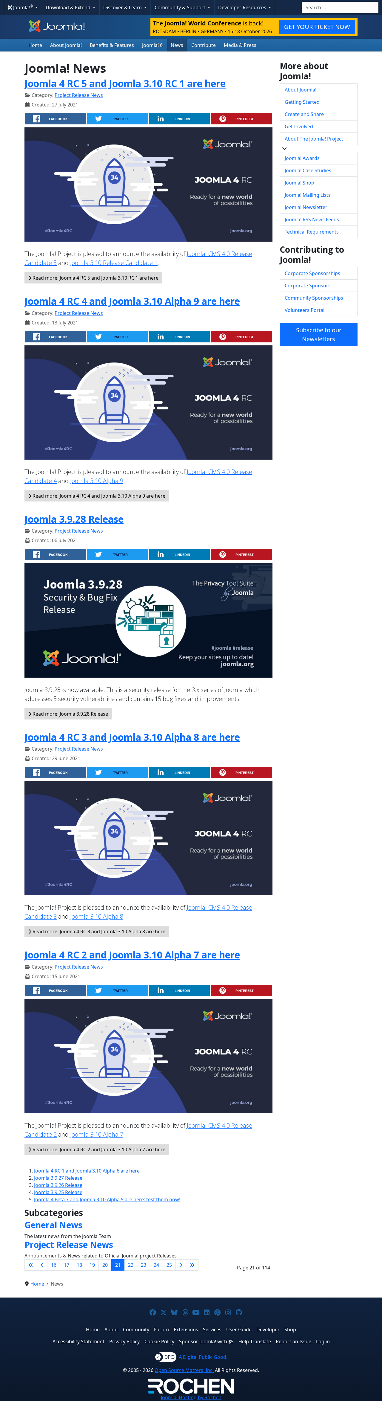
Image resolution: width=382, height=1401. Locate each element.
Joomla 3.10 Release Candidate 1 (114, 263)
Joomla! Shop (299, 182)
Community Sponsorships (314, 298)
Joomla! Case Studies (308, 170)
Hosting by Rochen (191, 1397)
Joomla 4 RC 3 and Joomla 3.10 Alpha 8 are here (132, 737)
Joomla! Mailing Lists (308, 195)
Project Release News (79, 95)
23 (143, 1265)
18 (79, 1265)
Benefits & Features (112, 45)
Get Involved (299, 126)
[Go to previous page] (42, 1265)
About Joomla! (66, 45)
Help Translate (254, 1341)
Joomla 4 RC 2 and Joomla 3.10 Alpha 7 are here (132, 954)
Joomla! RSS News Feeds (312, 219)
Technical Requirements (312, 231)
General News (53, 1225)
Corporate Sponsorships (312, 273)
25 (169, 1265)
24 (156, 1265)
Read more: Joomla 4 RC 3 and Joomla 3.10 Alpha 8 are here (98, 931)
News (177, 45)
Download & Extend (69, 7)
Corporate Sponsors (308, 285)
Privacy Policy (124, 1341)
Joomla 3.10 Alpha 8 (96, 916)
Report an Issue (293, 1341)
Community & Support (181, 7)
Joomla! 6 (152, 45)
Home (35, 45)
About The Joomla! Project (314, 138)
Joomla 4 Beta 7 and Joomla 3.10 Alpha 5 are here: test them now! (107, 1199)
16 (53, 1265)
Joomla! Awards (302, 158)
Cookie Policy (159, 1341)
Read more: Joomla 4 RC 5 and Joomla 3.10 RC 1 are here (94, 278)
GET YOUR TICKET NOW (317, 27)
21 (118, 1265)
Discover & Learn (123, 7)
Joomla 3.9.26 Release (58, 1185)
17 (66, 1265)
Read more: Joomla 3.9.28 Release (69, 714)
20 (105, 1265)
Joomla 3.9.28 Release (74, 519)
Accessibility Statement (78, 1341)
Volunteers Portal (304, 310)
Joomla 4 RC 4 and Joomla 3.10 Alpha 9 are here (132, 301)
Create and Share (304, 114)
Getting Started (302, 102)
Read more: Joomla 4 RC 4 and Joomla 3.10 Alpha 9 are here (98, 496)
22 (130, 1265)
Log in (323, 1341)
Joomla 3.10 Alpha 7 (96, 1134)
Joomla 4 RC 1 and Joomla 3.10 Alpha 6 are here (87, 1170)
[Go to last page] (192, 1265)
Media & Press (240, 45)
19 (92, 1265)
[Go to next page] (180, 1265)
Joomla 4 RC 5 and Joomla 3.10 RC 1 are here (125, 83)
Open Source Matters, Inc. (184, 1370)
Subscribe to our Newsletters (318, 334)
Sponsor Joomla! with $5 (206, 1341)
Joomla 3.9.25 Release (58, 1192)
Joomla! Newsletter (306, 207)
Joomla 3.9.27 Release (58, 1178)
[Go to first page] (30, 1265)
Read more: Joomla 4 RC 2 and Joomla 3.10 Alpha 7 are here (98, 1149)
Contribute (203, 45)
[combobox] (340, 7)
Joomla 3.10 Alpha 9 (96, 481)
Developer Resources (242, 7)
